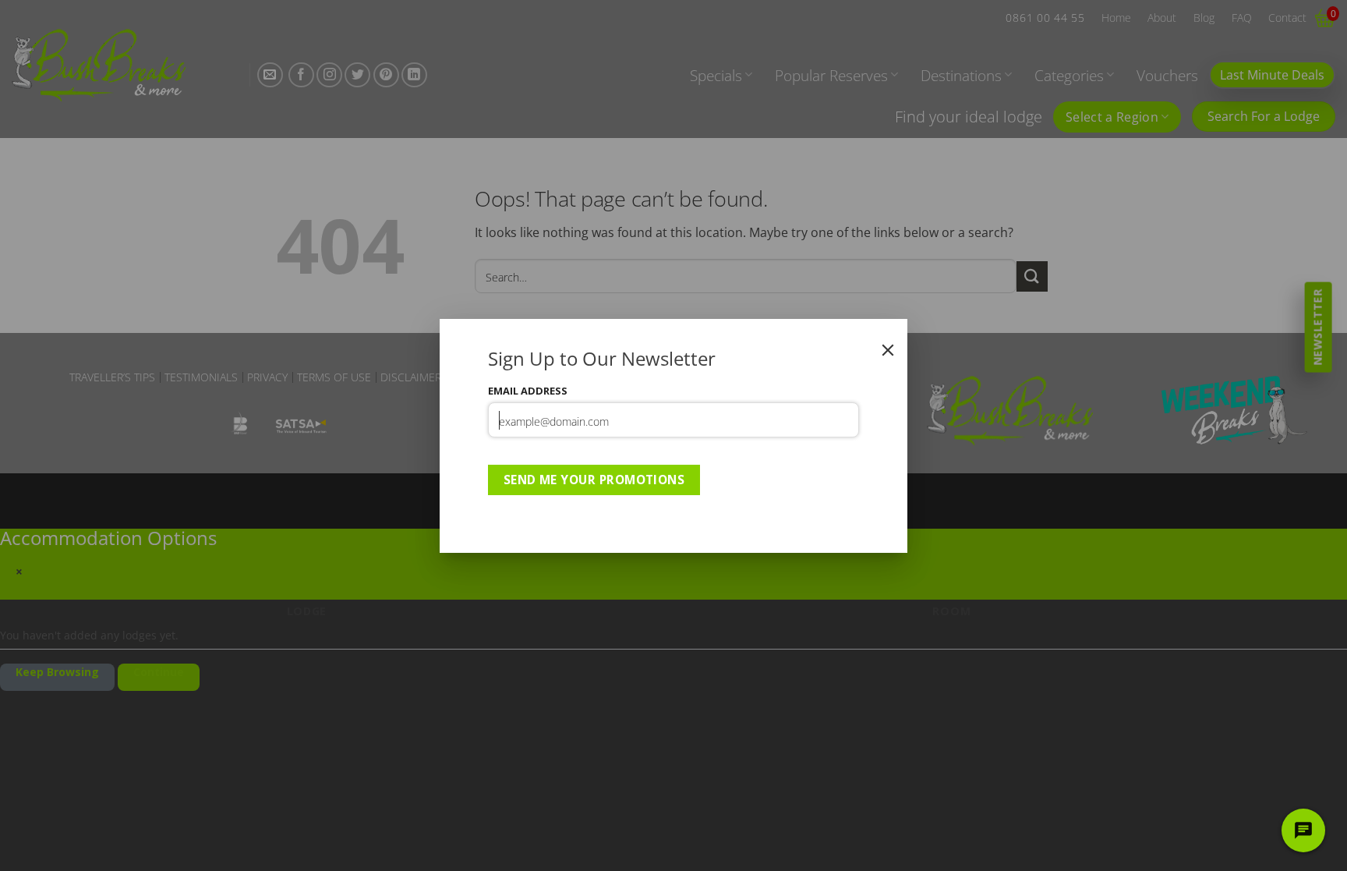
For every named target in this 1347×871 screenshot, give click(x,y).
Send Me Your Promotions (594, 479)
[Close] (888, 350)
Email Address (527, 391)
